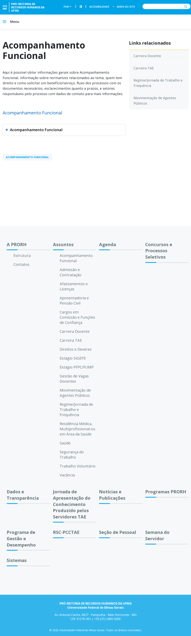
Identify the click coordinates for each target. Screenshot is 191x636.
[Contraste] (80, 6)
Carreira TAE (144, 68)
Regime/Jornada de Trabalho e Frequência (158, 83)
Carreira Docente (147, 56)
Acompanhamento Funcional (36, 129)
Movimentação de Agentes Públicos (155, 100)
